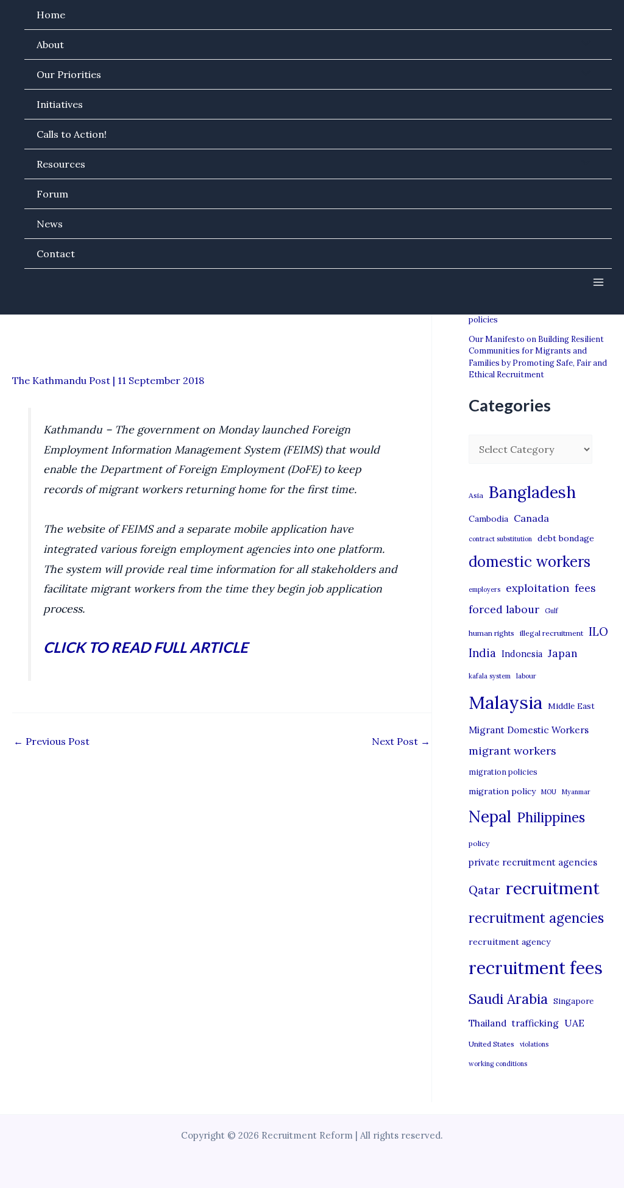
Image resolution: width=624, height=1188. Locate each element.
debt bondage (565, 538)
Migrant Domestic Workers (529, 730)
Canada (531, 518)
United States (491, 1043)
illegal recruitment (551, 633)
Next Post (401, 741)
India (482, 653)
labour (526, 676)
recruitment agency (509, 941)
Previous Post (51, 741)
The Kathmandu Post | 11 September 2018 (108, 380)
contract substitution (500, 539)
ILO (598, 631)
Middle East (571, 706)
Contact (56, 253)
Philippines (551, 817)
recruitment (553, 888)
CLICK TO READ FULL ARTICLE (145, 647)
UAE (574, 1023)
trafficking (535, 1023)
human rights (491, 633)
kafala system (490, 676)
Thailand (487, 1023)
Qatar (484, 890)
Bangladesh (532, 492)
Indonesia (522, 654)
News (50, 224)
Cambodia (488, 518)
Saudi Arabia (508, 999)
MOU (548, 792)
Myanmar (576, 792)
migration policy (502, 791)
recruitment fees (536, 967)
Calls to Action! (72, 134)
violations (534, 1044)
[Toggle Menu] (583, 44)
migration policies (503, 772)
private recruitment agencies (533, 862)
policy (479, 843)
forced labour (504, 609)
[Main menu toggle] (598, 282)
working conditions (498, 1063)
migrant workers (512, 751)
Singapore (573, 1001)
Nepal (490, 816)
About (50, 44)
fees (585, 588)
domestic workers (529, 561)
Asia (476, 495)
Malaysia (505, 702)
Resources (61, 164)
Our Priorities (69, 74)
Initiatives (60, 104)
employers (484, 589)
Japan (563, 653)
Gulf (551, 610)
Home (51, 15)
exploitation (537, 588)
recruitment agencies (536, 918)
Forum (52, 194)
